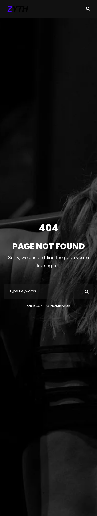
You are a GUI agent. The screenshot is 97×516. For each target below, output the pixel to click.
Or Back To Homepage (48, 305)
